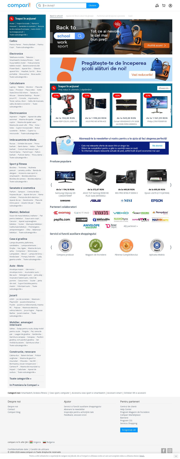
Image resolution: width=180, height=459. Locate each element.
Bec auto (13, 275)
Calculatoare (17, 83)
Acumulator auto (32, 272)
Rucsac (12, 143)
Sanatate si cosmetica (22, 188)
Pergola (25, 331)
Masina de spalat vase (26, 122)
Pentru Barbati (29, 44)
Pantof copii (28, 152)
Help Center (125, 409)
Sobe (12, 128)
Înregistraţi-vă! (129, 430)
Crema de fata (33, 192)
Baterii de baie (27, 355)
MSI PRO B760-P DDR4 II (126, 191)
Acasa (12, 23)
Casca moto (23, 280)
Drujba (12, 248)
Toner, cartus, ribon (18, 101)
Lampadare (14, 254)
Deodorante (28, 200)
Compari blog (14, 412)
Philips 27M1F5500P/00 (156, 120)
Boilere (22, 130)
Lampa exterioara (28, 245)
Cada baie (22, 369)
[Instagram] (169, 450)
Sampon (21, 192)
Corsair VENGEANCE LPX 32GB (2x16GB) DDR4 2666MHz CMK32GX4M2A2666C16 (126, 121)
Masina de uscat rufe (18, 125)
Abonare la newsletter (74, 409)
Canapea (31, 337)
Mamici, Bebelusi (20, 212)
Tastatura (34, 92)
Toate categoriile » (20, 378)
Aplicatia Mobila (157, 254)
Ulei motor (30, 269)
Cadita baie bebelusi (18, 227)
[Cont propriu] (170, 5)
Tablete (21, 87)
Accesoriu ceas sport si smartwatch (88, 393)
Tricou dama (37, 155)
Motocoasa (32, 251)
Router (37, 95)
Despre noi (13, 406)
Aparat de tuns (30, 194)
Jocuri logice (29, 310)
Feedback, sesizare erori (75, 415)
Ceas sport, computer (60, 393)
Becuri (24, 254)
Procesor (19, 90)
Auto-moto (35, 29)
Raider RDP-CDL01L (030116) (65, 120)
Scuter (32, 280)
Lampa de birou (35, 254)
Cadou (13, 41)
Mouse (12, 95)
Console (22, 98)
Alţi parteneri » (131, 226)
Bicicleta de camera (17, 179)
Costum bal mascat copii (28, 149)
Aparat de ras (15, 200)
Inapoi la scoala (23, 23)
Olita (28, 230)
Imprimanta (33, 98)
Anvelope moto (16, 272)
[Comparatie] (157, 5)
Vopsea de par (16, 194)
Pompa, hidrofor (28, 256)
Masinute (36, 299)
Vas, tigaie (21, 248)
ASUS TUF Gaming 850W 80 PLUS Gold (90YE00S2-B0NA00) (96, 193)
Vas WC (33, 361)
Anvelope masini (16, 269)
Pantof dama (15, 152)
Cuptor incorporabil (24, 128)
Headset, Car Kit (28, 71)
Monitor (29, 87)
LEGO (12, 299)
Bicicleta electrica (29, 176)
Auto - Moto (16, 265)
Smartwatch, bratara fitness (21, 60)
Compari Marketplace (130, 415)
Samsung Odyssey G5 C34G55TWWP (65, 192)
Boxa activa (24, 74)
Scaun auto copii (32, 218)
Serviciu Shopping (128, 423)
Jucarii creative (23, 313)
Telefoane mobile (17, 57)
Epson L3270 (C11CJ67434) (157, 191)
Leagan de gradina (22, 334)
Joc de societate (22, 299)
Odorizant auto (23, 286)
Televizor (29, 57)
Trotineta (22, 167)
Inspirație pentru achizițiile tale (79, 412)
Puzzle (12, 305)
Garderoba (36, 334)
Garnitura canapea (17, 337)
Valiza (32, 146)
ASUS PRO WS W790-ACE (95, 120)
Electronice (16, 53)
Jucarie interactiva (27, 302)
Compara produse (65, 254)
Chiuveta (23, 361)
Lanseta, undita (24, 170)
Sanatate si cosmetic (27, 26)
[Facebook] (163, 450)
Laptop (13, 87)
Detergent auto (25, 275)
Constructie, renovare (23, 351)
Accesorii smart (114, 393)
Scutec (21, 224)
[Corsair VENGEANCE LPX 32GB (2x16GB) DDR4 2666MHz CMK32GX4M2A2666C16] (126, 105)
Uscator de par (27, 203)
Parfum (13, 192)
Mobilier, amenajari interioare (21, 323)
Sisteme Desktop (25, 95)
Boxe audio (36, 74)
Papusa (17, 307)
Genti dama (23, 146)
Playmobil (14, 302)
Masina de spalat (26, 119)
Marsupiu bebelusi (34, 224)
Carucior (13, 221)
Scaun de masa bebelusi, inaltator (24, 215)
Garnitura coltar (32, 342)
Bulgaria (51, 442)
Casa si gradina (18, 238)
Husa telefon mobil (17, 63)
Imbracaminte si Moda (23, 139)
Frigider (23, 116)
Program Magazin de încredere (134, 412)
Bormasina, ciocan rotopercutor (23, 364)
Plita (31, 125)
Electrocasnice (18, 113)
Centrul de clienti (128, 406)
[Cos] (163, 5)
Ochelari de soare (25, 143)
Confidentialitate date (18, 449)
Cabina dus (14, 355)
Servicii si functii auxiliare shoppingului (82, 406)
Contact (11, 409)
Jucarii (13, 295)
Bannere (124, 417)
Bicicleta (13, 167)
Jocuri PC (13, 98)
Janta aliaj (38, 275)
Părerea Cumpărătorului (126, 254)
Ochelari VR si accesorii (135, 393)
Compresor (20, 251)
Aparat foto (26, 68)
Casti (37, 60)
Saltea (12, 328)
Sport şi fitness (18, 164)
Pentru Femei (15, 44)
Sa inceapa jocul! (16, 32)
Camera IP (14, 366)
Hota (37, 125)
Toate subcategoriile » (19, 35)
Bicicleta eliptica (34, 179)
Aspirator (13, 116)
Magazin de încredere (96, 254)
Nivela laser (14, 256)
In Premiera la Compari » (24, 385)
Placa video (30, 90)
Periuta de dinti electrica (28, 197)
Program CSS (126, 420)
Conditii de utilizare (39, 449)
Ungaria (37, 442)
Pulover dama (24, 155)
